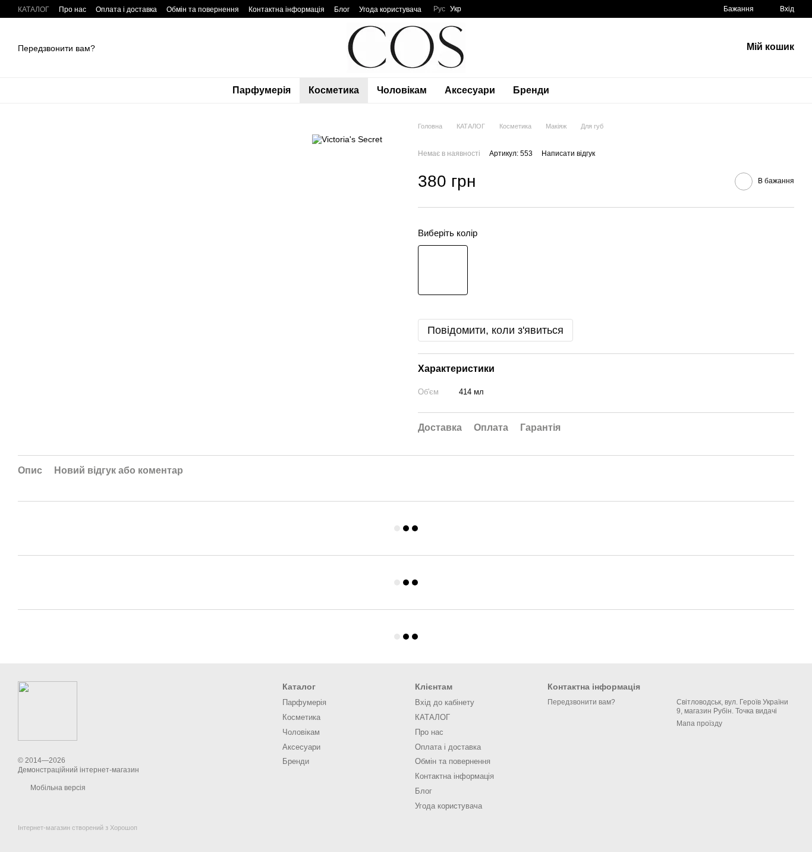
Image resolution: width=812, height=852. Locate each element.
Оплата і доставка (126, 9)
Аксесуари (470, 90)
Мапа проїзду (699, 723)
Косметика (334, 90)
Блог (342, 9)
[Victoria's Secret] (347, 139)
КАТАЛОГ (33, 9)
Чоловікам (402, 90)
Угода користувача (390, 9)
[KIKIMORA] (47, 710)
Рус (439, 8)
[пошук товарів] (579, 90)
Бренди (531, 90)
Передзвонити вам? (56, 48)
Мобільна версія (57, 788)
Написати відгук (568, 153)
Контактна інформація (286, 9)
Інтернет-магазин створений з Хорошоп (77, 827)
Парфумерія (261, 90)
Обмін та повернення (202, 9)
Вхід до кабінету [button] (444, 702)
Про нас (72, 9)
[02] (443, 270)
